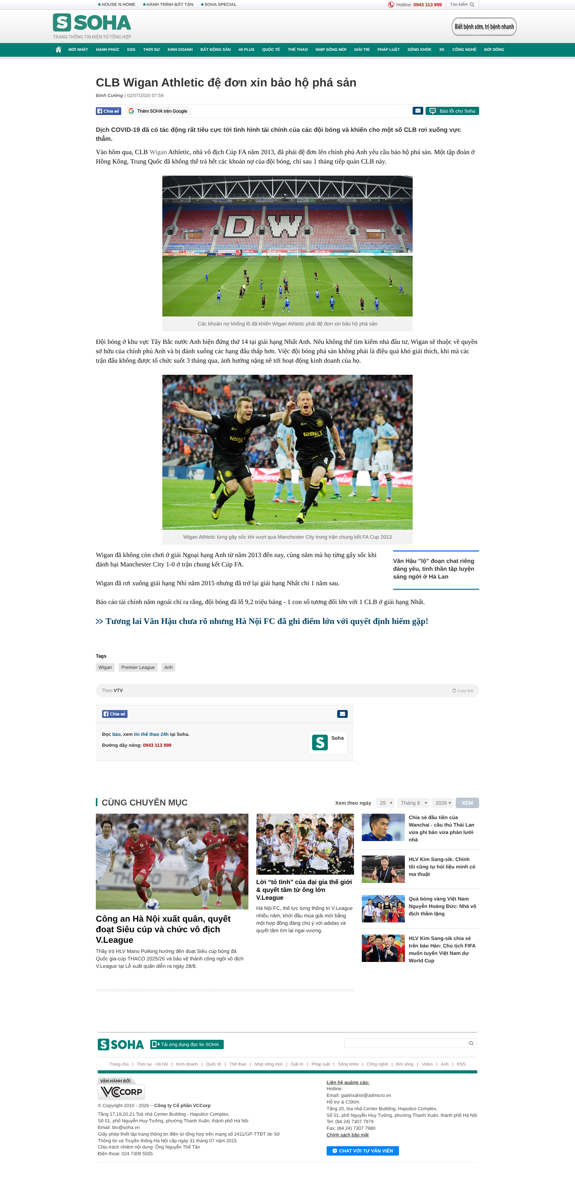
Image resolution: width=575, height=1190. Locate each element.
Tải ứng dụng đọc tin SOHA (190, 1044)
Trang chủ (119, 1064)
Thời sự (151, 50)
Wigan (158, 152)
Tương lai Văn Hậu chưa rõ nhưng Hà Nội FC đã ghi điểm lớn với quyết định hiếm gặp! (267, 621)
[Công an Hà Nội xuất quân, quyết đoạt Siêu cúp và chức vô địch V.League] (172, 862)
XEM (467, 803)
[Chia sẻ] (108, 111)
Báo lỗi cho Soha (457, 111)
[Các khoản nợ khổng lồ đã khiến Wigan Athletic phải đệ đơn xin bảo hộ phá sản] (287, 246)
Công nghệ (464, 50)
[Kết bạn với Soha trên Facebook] (320, 743)
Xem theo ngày (353, 803)
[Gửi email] (417, 111)
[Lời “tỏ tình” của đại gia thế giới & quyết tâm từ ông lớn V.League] (305, 844)
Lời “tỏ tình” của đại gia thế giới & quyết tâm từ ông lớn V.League (304, 890)
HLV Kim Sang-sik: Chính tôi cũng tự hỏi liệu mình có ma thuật (442, 866)
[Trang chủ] (92, 26)
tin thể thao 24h (151, 734)
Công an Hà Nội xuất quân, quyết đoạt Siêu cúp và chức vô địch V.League (163, 929)
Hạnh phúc (107, 50)
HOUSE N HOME (118, 4)
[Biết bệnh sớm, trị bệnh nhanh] (484, 26)
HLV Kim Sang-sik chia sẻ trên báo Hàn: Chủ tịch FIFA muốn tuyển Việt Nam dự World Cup (442, 949)
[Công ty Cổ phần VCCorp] (193, 1088)
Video (427, 1064)
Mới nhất (78, 50)
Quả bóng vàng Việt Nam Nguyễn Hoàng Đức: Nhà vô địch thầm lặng (442, 906)
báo (116, 734)
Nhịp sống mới (331, 50)
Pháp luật (388, 50)
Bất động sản (216, 50)
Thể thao (298, 50)
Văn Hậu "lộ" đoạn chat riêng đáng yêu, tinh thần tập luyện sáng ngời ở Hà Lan (433, 569)
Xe (441, 50)
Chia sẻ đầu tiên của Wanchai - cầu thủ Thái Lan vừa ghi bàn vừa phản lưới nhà (441, 828)
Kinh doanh (180, 50)
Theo (287, 690)
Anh (168, 667)
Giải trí (361, 50)
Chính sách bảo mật (347, 1135)
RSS (461, 1064)
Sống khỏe (419, 50)
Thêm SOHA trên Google (162, 111)
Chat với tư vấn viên (366, 1151)
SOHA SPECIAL (221, 4)
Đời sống (494, 50)
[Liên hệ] (342, 714)
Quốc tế (271, 50)
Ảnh (445, 1064)
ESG (131, 50)
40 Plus (247, 50)
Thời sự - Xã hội (152, 1064)
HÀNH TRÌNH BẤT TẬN (170, 4)
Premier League (138, 667)
